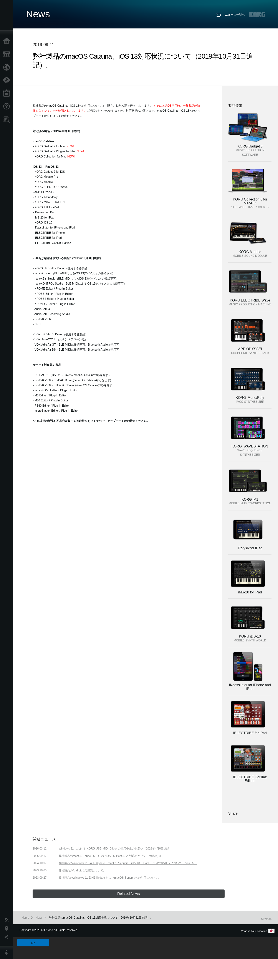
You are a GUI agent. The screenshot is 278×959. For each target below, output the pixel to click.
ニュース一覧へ (235, 14)
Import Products (7, 67)
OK (33, 942)
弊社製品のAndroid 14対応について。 (82, 870)
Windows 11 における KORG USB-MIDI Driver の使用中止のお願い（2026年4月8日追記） (115, 848)
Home (7, 41)
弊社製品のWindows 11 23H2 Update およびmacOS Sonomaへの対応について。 (110, 877)
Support (7, 106)
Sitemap (266, 919)
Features (7, 80)
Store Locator (7, 119)
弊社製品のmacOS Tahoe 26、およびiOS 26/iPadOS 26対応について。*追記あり (110, 856)
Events (7, 93)
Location (7, 928)
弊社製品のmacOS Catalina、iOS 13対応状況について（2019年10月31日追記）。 (101, 917)
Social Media (7, 937)
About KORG (7, 952)
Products (7, 54)
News (7, 920)
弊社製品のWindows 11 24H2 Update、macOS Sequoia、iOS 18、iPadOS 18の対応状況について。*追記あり (128, 863)
